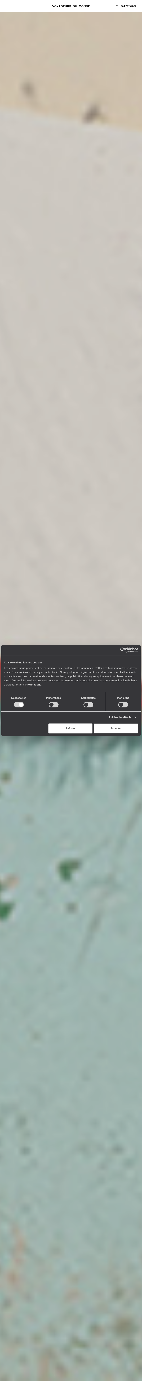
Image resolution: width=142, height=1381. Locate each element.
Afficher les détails (120, 717)
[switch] (54, 704)
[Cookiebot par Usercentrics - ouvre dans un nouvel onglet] (123, 650)
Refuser (70, 728)
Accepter (115, 728)
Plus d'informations (28, 684)
